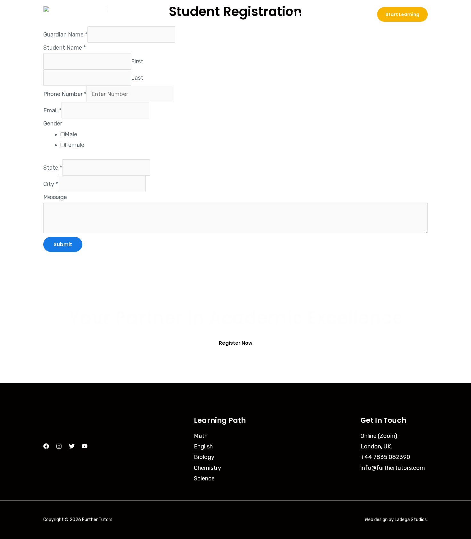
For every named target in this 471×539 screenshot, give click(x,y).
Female (74, 145)
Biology (204, 457)
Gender (52, 123)
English (203, 446)
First (137, 61)
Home (299, 14)
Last (137, 77)
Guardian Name (65, 34)
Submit (63, 244)
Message (55, 197)
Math (201, 435)
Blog (358, 14)
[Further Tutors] (75, 14)
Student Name (64, 47)
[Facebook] (46, 446)
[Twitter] (72, 446)
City (50, 183)
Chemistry (207, 467)
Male (71, 134)
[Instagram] (59, 446)
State (52, 167)
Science (204, 478)
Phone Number (65, 94)
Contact (330, 14)
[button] (402, 14)
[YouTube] (84, 446)
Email (52, 110)
